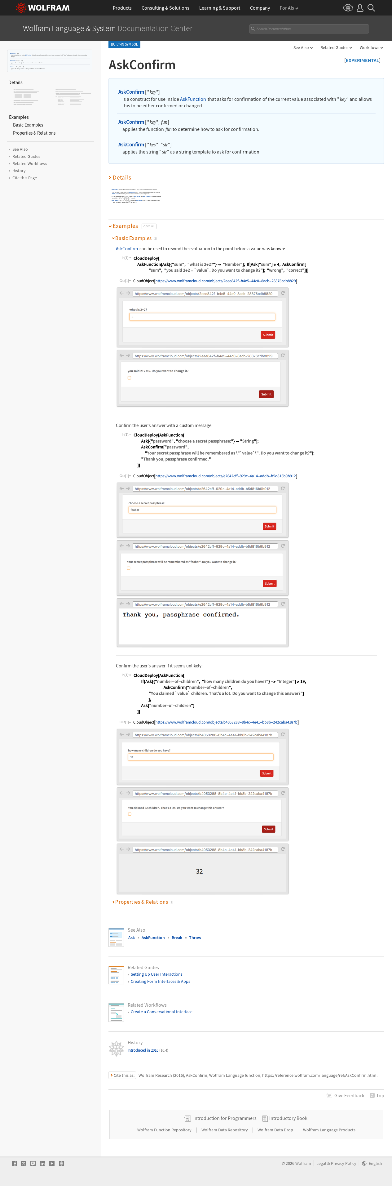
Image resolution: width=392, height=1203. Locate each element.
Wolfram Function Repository (164, 1130)
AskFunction (28, 55)
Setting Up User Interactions (157, 974)
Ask (131, 937)
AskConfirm (12, 53)
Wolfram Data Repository (225, 1130)
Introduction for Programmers (225, 1118)
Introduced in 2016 (148, 1050)
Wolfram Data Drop (276, 1130)
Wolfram (303, 1163)
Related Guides (334, 47)
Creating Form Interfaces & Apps (160, 981)
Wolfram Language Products (329, 1130)
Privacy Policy (343, 1163)
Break (177, 937)
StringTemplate (147, 196)
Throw (195, 937)
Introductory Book (288, 1118)
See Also (301, 47)
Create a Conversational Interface (161, 1011)
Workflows (369, 47)
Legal (321, 1163)
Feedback (349, 1095)
